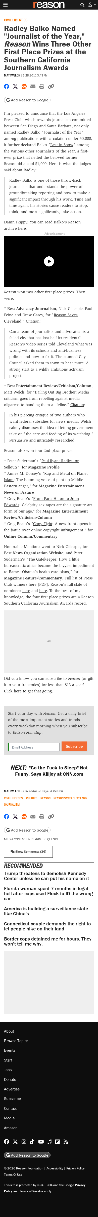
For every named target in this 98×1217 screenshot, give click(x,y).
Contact (10, 1108)
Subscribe (74, 746)
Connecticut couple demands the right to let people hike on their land (47, 926)
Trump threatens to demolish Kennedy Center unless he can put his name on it (46, 875)
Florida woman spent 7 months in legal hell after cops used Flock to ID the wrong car (48, 893)
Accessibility (54, 1168)
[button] (92, 5)
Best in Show (61, 144)
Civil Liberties (15, 19)
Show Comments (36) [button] (30, 851)
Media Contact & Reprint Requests (31, 839)
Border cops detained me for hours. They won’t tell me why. (47, 941)
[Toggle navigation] (5, 5)
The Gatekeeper (42, 559)
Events (9, 1050)
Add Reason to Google (29, 99)
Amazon (11, 1127)
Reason (45, 798)
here (22, 228)
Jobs (8, 1069)
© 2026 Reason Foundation (23, 1168)
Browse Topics (16, 1040)
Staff (8, 1060)
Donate (10, 1079)
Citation (77, 404)
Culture (31, 798)
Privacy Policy (75, 1168)
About (9, 1031)
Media (9, 1117)
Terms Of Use (13, 1174)
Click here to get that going (28, 691)
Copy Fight (42, 523)
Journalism (12, 804)
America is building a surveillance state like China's (46, 911)
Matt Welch (12, 75)
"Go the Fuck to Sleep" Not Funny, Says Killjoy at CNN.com (49, 770)
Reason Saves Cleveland (70, 798)
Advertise (12, 1088)
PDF (42, 584)
